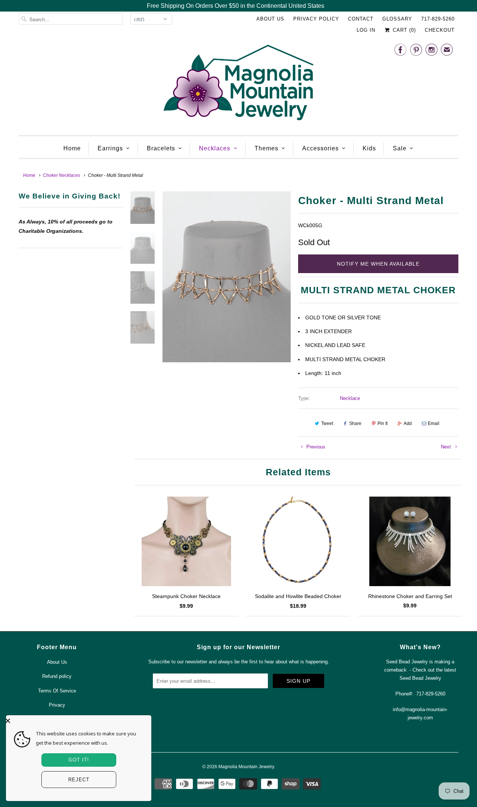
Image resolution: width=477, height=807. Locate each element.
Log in (366, 30)
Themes (266, 148)
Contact (360, 19)
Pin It (383, 423)
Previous (315, 447)
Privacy (57, 705)
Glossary (397, 19)
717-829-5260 (438, 19)
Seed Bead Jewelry (420, 678)
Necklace (350, 398)
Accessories (320, 148)
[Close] (76, 721)
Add (408, 423)
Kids (369, 148)
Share (355, 423)
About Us (270, 19)
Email (433, 423)
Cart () (403, 30)
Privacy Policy (316, 19)
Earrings (110, 148)
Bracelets (161, 148)
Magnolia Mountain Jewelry (246, 766)
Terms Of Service (57, 691)
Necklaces (214, 148)
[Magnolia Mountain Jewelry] (238, 84)
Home (72, 148)
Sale (400, 148)
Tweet (327, 423)
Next (446, 447)
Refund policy (57, 676)
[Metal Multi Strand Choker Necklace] (226, 276)
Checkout (440, 30)
